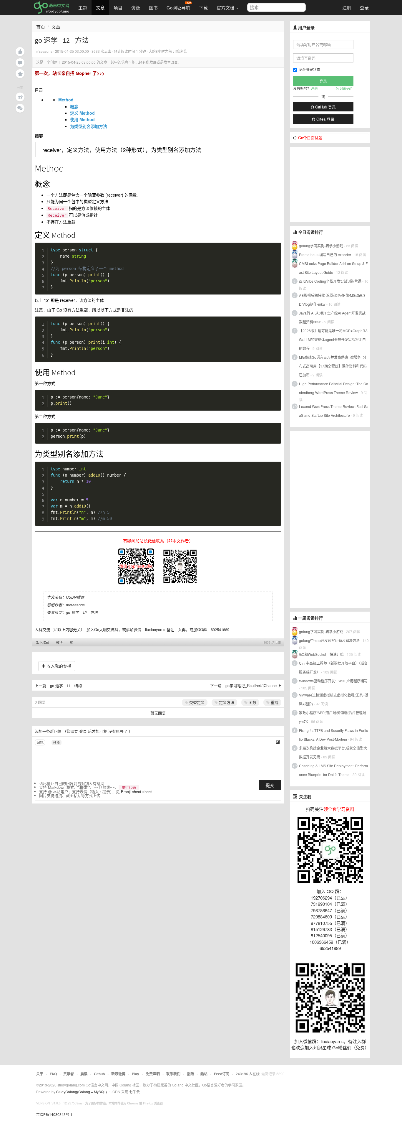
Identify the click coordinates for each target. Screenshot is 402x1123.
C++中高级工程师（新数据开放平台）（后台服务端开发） (333, 667)
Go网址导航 (178, 7)
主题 (82, 7)
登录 (364, 7)
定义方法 (226, 702)
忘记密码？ (344, 88)
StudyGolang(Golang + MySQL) (81, 1091)
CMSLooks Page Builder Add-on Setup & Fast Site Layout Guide (333, 268)
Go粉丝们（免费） (350, 1047)
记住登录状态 (309, 69)
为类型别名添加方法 (88, 126)
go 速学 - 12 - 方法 (82, 612)
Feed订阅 (221, 1073)
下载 (203, 7)
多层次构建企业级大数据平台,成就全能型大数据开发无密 (333, 752)
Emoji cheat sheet (136, 791)
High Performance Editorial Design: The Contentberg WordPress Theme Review (333, 388)
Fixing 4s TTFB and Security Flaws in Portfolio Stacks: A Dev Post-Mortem (333, 735)
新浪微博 (118, 1073)
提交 (269, 785)
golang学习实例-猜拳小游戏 (321, 245)
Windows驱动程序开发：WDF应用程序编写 (333, 680)
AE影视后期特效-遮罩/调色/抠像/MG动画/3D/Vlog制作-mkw (332, 300)
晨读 (83, 1073)
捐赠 (190, 1073)
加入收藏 (42, 642)
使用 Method (82, 119)
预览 (56, 742)
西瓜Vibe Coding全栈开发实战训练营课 (330, 281)
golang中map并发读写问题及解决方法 (329, 640)
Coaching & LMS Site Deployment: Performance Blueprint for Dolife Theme (333, 770)
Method (66, 100)
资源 (135, 7)
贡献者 (68, 1073)
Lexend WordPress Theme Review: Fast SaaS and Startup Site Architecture (333, 411)
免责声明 (153, 1073)
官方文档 (226, 7)
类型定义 (196, 702)
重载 (274, 702)
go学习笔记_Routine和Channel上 (253, 685)
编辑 (40, 742)
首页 (40, 27)
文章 (100, 7)
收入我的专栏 (58, 666)
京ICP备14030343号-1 (54, 1114)
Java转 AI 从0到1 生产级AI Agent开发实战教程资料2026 (332, 317)
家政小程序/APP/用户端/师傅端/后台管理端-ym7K (333, 717)
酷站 (203, 1073)
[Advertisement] (334, 184)
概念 (74, 106)
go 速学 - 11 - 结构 (66, 685)
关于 (39, 1073)
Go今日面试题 (310, 137)
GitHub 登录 (325, 107)
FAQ (53, 1073)
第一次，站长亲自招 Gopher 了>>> (70, 73)
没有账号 (116, 731)
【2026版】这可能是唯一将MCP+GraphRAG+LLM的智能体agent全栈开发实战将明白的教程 (333, 339)
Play (135, 1073)
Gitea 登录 (324, 119)
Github (99, 1073)
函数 (251, 702)
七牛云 (134, 1091)
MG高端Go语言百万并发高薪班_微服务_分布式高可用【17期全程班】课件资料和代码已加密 (333, 366)
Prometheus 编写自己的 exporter (325, 254)
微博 (59, 642)
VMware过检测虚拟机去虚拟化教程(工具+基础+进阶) (333, 699)
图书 (153, 7)
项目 (118, 7)
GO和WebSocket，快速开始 (321, 654)
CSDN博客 (75, 597)
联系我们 (173, 1073)
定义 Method (82, 113)
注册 (346, 7)
